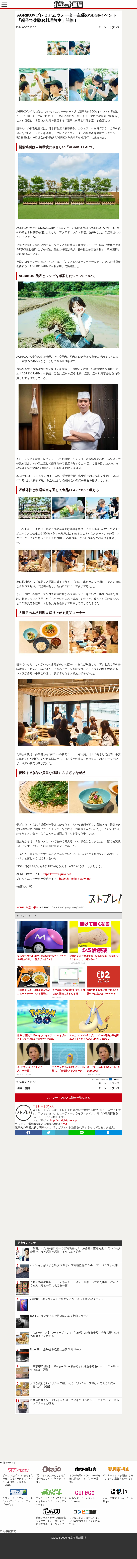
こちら (64, 1123)
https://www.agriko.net (57, 874)
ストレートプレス (109, 27)
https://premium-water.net (75, 878)
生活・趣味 (24, 1088)
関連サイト (9, 1462)
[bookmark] (108, 1132)
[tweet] (48, 1132)
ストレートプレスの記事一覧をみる (68, 1097)
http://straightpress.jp (63, 1120)
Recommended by (100, 1079)
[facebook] (28, 1132)
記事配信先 (9, 1531)
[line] (81, 1132)
